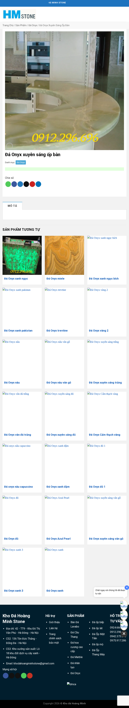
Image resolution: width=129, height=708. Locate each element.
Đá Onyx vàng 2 (98, 330)
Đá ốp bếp (98, 622)
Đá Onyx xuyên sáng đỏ (61, 434)
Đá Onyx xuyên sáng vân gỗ (106, 538)
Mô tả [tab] (12, 205)
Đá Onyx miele (55, 278)
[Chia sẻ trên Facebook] (14, 184)
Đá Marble (77, 657)
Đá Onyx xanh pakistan (18, 330)
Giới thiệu (54, 622)
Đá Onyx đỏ (11, 538)
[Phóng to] (9, 146)
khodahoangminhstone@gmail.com (34, 663)
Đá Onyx (33, 25)
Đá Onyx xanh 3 (13, 590)
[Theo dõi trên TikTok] (11, 675)
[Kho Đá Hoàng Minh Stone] (19, 14)
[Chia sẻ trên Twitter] (20, 184)
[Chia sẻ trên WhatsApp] (8, 184)
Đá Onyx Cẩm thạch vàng (104, 434)
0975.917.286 (118, 640)
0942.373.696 (118, 636)
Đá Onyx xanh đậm (58, 486)
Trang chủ (8, 25)
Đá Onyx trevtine (57, 330)
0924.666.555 (118, 627)
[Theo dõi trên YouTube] (30, 675)
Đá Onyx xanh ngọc (16, 278)
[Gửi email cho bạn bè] (26, 184)
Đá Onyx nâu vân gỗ (59, 382)
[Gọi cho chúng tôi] (24, 675)
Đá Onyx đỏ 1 (97, 486)
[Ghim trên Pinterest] (32, 184)
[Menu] (124, 14)
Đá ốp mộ (97, 644)
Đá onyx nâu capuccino (18, 486)
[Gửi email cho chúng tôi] (17, 675)
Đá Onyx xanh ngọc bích (104, 278)
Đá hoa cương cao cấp (77, 647)
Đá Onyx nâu (12, 382)
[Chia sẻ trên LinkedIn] (38, 184)
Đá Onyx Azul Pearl (59, 538)
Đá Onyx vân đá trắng (17, 434)
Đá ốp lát (97, 628)
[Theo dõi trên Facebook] (5, 675)
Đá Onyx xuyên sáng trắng (105, 382)
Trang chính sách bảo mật (55, 638)
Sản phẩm (21, 25)
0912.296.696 (118, 632)
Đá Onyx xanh (55, 590)
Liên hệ (53, 628)
